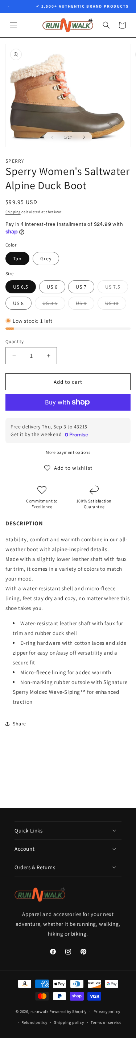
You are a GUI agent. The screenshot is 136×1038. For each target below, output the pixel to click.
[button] (13, 25)
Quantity (14, 341)
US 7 (81, 287)
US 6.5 (20, 287)
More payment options (68, 452)
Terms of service (106, 1022)
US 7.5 (116, 288)
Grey (45, 258)
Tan (17, 258)
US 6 (52, 287)
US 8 (18, 303)
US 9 (85, 305)
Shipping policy (69, 1022)
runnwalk (39, 1011)
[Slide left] (52, 137)
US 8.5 (53, 305)
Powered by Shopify (68, 1011)
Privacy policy (107, 1011)
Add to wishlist (73, 467)
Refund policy (34, 1022)
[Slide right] (84, 137)
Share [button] (19, 723)
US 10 (115, 305)
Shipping (13, 211)
